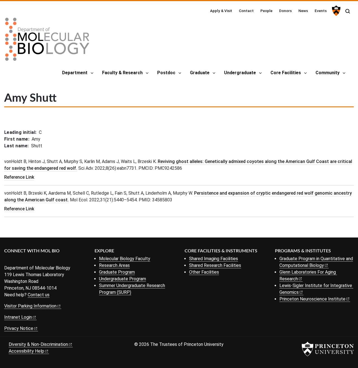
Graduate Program (117, 272)
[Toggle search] (348, 11)
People (266, 10)
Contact (246, 10)
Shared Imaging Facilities (213, 258)
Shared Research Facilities (215, 265)
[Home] (47, 41)
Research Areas (114, 265)
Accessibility (26, 351)
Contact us (39, 294)
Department (75, 72)
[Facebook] (7, 260)
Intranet (18, 317)
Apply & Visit (221, 10)
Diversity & (38, 344)
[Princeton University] (335, 10)
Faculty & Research (122, 72)
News (303, 10)
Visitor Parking (30, 306)
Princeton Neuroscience (312, 299)
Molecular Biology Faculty (124, 258)
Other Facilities (204, 272)
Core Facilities (285, 72)
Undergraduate (240, 72)
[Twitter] (16, 260)
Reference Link (19, 177)
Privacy (18, 328)
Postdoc (166, 72)
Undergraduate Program (122, 278)
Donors (285, 10)
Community (327, 72)
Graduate (199, 72)
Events (321, 10)
